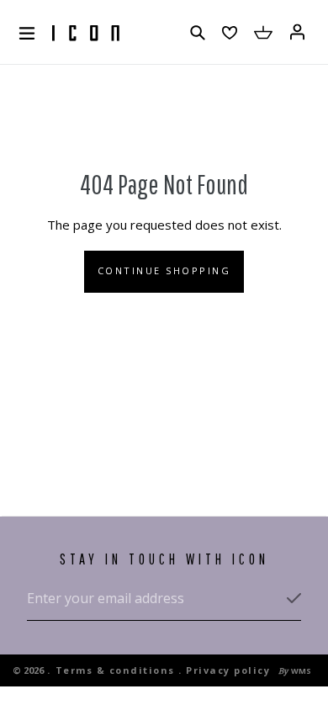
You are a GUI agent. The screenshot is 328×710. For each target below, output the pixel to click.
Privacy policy (228, 670)
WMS (301, 670)
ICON (85, 33)
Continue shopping (164, 270)
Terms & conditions (115, 670)
